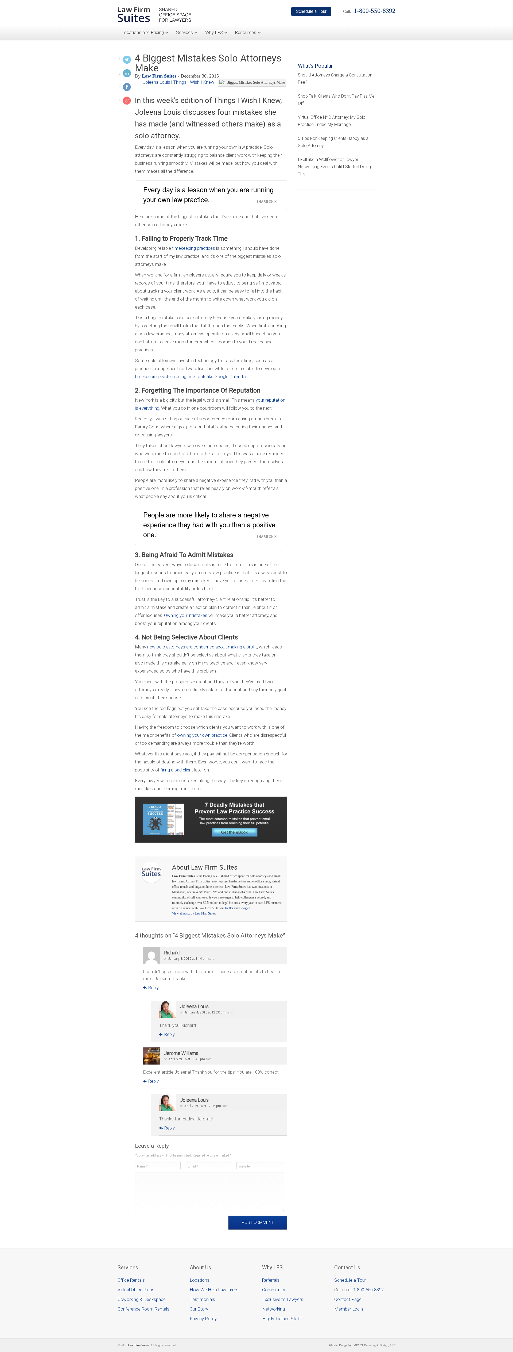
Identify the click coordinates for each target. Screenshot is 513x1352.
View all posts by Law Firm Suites (196, 913)
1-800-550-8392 (368, 1289)
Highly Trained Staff (281, 1318)
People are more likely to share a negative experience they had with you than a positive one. (209, 524)
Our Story (199, 1309)
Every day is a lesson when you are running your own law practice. (208, 194)
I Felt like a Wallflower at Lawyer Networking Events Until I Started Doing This (334, 166)
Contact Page (348, 1299)
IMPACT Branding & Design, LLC (373, 1345)
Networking (273, 1309)
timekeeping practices (193, 248)
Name (142, 1166)
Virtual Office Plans (136, 1289)
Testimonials (202, 1299)
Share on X (266, 201)
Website (244, 1166)
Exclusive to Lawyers (282, 1299)
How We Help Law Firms (214, 1289)
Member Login (348, 1309)
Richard (172, 952)
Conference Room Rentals (143, 1309)
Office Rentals (131, 1280)
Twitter (228, 908)
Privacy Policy (203, 1318)
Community (273, 1289)
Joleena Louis (194, 1006)
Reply (153, 987)
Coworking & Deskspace (142, 1299)
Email (193, 1166)
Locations (199, 1280)
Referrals (270, 1280)
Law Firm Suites (159, 76)
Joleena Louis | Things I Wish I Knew (178, 82)
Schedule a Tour (350, 1280)
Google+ (245, 908)
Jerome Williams (181, 1053)
